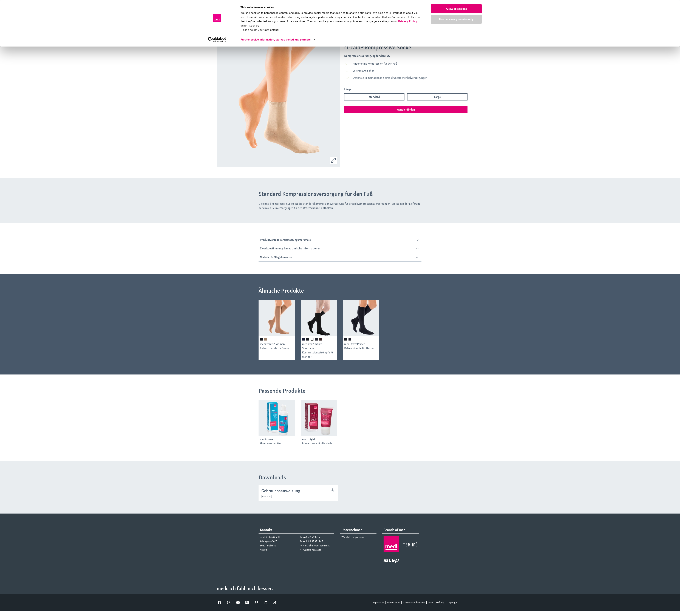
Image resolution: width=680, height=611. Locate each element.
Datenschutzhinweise (414, 602)
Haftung (440, 602)
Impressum (378, 602)
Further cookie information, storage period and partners (275, 39)
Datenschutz (393, 602)
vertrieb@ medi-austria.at (316, 545)
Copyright (453, 602)
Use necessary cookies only (456, 19)
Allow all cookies (456, 8)
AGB (430, 602)
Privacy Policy (407, 21)
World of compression (352, 537)
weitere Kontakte (312, 549)
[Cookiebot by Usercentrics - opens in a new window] (217, 39)
